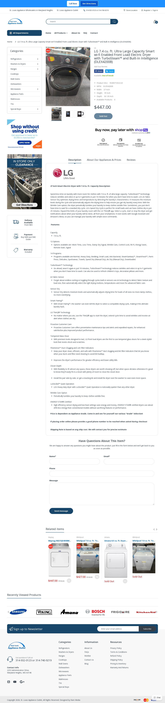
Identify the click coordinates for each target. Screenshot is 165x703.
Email (107, 456)
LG (95, 48)
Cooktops (15, 74)
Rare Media (75, 700)
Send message (61, 511)
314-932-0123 (91, 10)
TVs (12, 104)
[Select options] (69, 580)
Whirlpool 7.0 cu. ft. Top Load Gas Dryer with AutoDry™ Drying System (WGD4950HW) (144, 541)
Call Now (73, 3)
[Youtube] (14, 682)
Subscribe (147, 629)
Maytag (51, 537)
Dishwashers (16, 84)
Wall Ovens (15, 79)
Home (9, 41)
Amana (107, 537)
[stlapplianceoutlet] (24, 21)
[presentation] (154, 529)
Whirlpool (80, 537)
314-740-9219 (103, 10)
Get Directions (89, 3)
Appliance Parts (17, 94)
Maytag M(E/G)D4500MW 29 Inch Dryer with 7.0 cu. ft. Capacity (59, 541)
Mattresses (15, 99)
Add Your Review (100, 66)
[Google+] (22, 681)
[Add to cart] (97, 577)
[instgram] (8, 682)
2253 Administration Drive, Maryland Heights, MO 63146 (19, 671)
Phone (52, 468)
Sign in (155, 10)
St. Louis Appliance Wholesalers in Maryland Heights (31, 10)
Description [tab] (74, 159)
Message (53, 480)
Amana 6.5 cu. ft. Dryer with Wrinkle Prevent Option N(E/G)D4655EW (115, 541)
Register (147, 10)
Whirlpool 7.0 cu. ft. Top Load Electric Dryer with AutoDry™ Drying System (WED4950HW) (87, 541)
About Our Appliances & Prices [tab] (104, 159)
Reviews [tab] (131, 159)
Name (52, 456)
